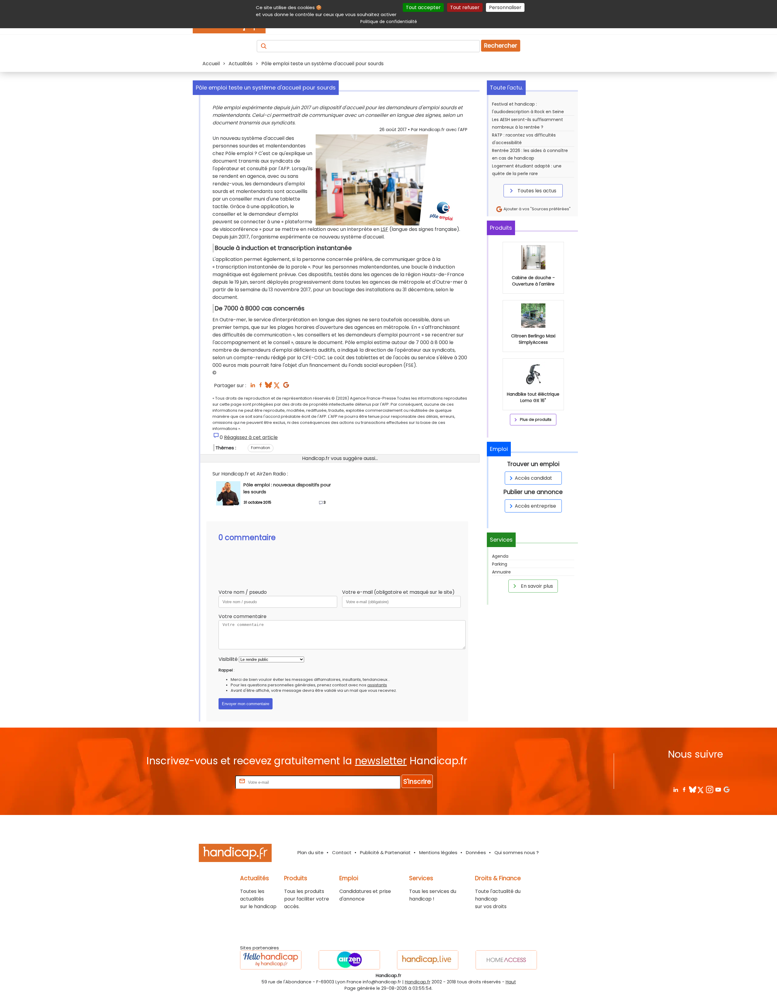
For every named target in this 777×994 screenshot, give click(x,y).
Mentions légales (438, 852)
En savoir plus (536, 586)
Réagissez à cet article (251, 437)
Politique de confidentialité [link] (388, 22)
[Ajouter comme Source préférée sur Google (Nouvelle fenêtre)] (726, 789)
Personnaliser (505, 7)
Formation (260, 447)
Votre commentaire (242, 616)
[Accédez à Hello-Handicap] (270, 959)
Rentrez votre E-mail (209, 782)
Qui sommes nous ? (516, 852)
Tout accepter (423, 7)
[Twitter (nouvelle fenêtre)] (277, 386)
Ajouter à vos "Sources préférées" (537, 208)
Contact (341, 852)
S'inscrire (417, 781)
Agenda (500, 556)
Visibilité (228, 659)
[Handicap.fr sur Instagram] (709, 789)
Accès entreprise (535, 505)
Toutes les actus (536, 190)
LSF (384, 229)
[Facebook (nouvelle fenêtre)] (260, 386)
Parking (499, 564)
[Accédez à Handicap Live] (427, 959)
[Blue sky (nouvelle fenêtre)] (268, 386)
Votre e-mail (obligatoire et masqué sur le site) (398, 592)
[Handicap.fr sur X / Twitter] (700, 789)
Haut (511, 982)
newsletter (381, 761)
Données (476, 852)
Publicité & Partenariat (385, 852)
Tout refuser (465, 7)
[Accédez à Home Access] (506, 959)
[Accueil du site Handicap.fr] (235, 854)
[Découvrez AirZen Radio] (349, 959)
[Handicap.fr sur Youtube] (717, 789)
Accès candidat (533, 478)
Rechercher (500, 46)
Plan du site (310, 852)
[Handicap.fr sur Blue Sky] (692, 789)
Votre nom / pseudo (243, 592)
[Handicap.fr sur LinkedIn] (675, 789)
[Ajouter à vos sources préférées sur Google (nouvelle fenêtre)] (286, 386)
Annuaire (501, 572)
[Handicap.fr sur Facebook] (683, 789)
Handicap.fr (417, 982)
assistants (377, 685)
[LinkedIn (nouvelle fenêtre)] (252, 386)
